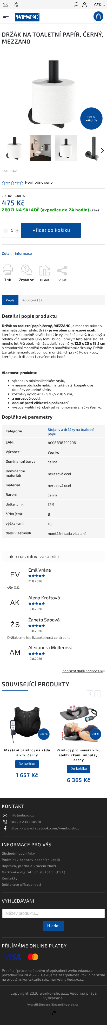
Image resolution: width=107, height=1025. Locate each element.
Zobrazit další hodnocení (82, 671)
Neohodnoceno (39, 182)
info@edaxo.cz (22, 815)
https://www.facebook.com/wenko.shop (44, 828)
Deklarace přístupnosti (21, 884)
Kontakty (10, 878)
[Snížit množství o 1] (5, 230)
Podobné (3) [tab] (32, 300)
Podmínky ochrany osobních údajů (31, 859)
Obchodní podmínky (18, 853)
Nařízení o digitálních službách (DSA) (33, 872)
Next (98, 694)
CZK (98, 5)
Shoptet (44, 1004)
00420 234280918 (25, 822)
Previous (91, 694)
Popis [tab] (10, 300)
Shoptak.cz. (71, 1004)
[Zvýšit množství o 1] (17, 230)
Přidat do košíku (51, 230)
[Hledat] (76, 5)
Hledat (53, 926)
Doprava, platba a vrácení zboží (29, 866)
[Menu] (6, 15)
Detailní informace (17, 253)
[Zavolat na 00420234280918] (16, 5)
